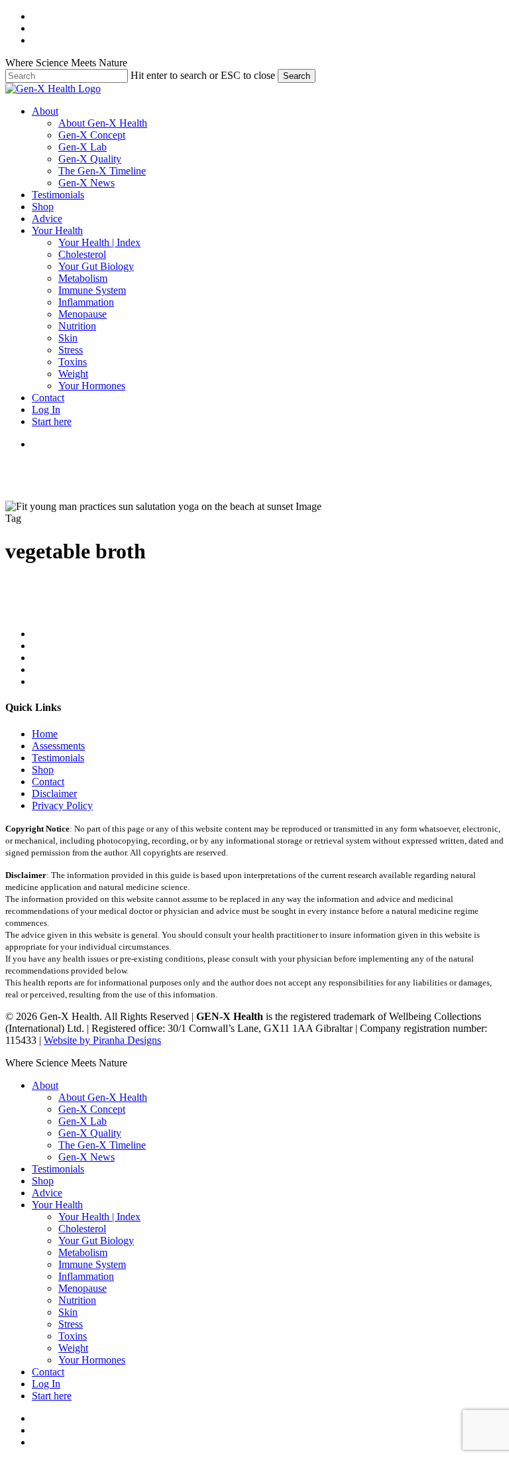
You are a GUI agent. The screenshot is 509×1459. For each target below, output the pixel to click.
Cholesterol (82, 1228)
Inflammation (86, 1276)
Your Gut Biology (96, 1240)
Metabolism (82, 1252)
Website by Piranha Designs (102, 1040)
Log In (46, 1383)
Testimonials (58, 757)
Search (296, 76)
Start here (52, 1395)
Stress (70, 1324)
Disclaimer (54, 793)
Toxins (72, 1336)
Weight (73, 1348)
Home (45, 733)
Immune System (92, 1264)
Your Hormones (91, 1359)
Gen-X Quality (89, 1133)
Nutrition (77, 1300)
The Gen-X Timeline (102, 1145)
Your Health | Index (99, 1216)
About (45, 1085)
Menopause (82, 1288)
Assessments (58, 745)
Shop (43, 769)
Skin (68, 1312)
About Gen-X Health (102, 1097)
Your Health (57, 1204)
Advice (47, 1192)
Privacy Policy (62, 805)
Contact (48, 781)
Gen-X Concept (91, 1109)
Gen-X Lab (82, 1121)
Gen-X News (86, 1157)
